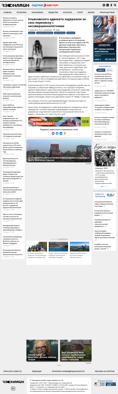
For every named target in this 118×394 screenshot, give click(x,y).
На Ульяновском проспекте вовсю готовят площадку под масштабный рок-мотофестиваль (13, 59)
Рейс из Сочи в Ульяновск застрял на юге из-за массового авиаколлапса (12, 216)
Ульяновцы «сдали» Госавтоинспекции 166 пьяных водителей (18, 86)
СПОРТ (80, 12)
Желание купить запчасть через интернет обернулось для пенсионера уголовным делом (13, 73)
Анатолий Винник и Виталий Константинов (104, 169)
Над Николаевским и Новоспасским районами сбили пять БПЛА (12, 189)
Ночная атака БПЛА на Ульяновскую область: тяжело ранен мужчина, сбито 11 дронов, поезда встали (103, 78)
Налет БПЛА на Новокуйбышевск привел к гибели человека (13, 107)
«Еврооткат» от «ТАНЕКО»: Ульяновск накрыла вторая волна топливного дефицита (104, 94)
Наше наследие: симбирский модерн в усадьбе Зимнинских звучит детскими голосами (104, 236)
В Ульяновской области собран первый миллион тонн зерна (103, 206)
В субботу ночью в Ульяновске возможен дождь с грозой (102, 248)
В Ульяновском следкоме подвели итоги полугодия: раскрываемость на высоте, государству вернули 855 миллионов (13, 203)
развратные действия (44, 33)
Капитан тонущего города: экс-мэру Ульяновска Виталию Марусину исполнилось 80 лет (104, 120)
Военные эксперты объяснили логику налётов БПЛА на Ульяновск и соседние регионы (13, 21)
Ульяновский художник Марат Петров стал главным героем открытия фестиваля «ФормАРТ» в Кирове (13, 176)
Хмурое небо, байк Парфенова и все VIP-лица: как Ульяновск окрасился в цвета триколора (13, 45)
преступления (60, 33)
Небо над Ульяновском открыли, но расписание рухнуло (12, 96)
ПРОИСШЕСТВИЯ (107, 12)
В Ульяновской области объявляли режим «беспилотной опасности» (13, 252)
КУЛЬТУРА (67, 12)
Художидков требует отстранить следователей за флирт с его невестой (104, 107)
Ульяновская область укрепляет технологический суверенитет (102, 225)
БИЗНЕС (91, 12)
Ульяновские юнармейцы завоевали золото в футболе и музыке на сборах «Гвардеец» (12, 240)
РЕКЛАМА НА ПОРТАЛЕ (105, 371)
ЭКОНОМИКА (37, 12)
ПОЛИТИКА (22, 12)
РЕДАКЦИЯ (36, 371)
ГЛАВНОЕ (7, 12)
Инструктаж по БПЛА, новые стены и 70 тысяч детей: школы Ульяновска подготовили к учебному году (12, 147)
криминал (70, 33)
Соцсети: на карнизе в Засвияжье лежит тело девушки (103, 134)
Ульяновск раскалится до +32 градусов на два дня (12, 135)
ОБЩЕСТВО (53, 12)
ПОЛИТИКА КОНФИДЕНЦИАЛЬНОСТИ (68, 371)
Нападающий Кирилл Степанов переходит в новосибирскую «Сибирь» (12, 227)
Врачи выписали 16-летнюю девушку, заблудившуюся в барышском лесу (10, 162)
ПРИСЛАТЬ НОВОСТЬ (12, 371)
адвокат (32, 33)
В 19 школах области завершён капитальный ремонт (103, 215)
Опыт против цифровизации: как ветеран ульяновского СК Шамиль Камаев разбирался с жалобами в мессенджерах (12, 121)
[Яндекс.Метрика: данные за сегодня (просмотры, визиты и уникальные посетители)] (105, 381)
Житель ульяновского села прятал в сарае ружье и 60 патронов (13, 33)
